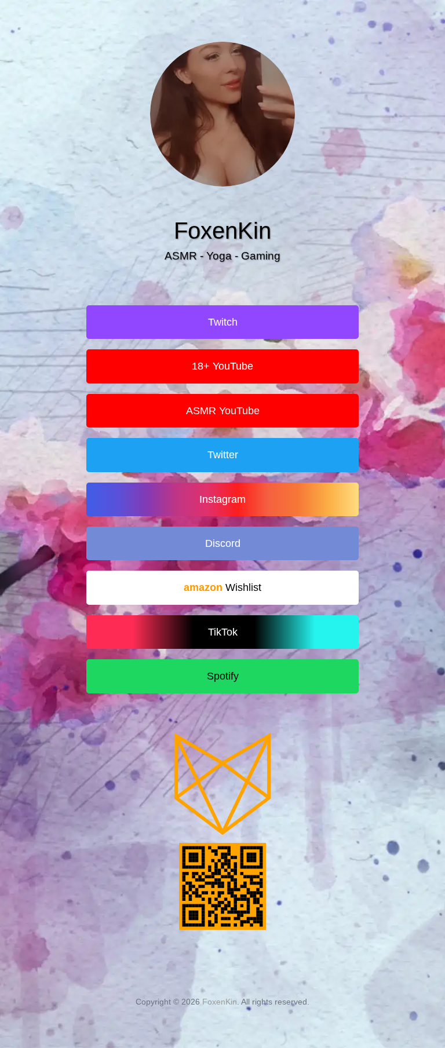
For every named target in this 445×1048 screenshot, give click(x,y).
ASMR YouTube (223, 411)
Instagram (222, 499)
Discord (222, 543)
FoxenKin (219, 1001)
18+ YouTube (222, 366)
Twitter (222, 455)
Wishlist (243, 587)
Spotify (223, 676)
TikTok (223, 632)
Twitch (223, 322)
